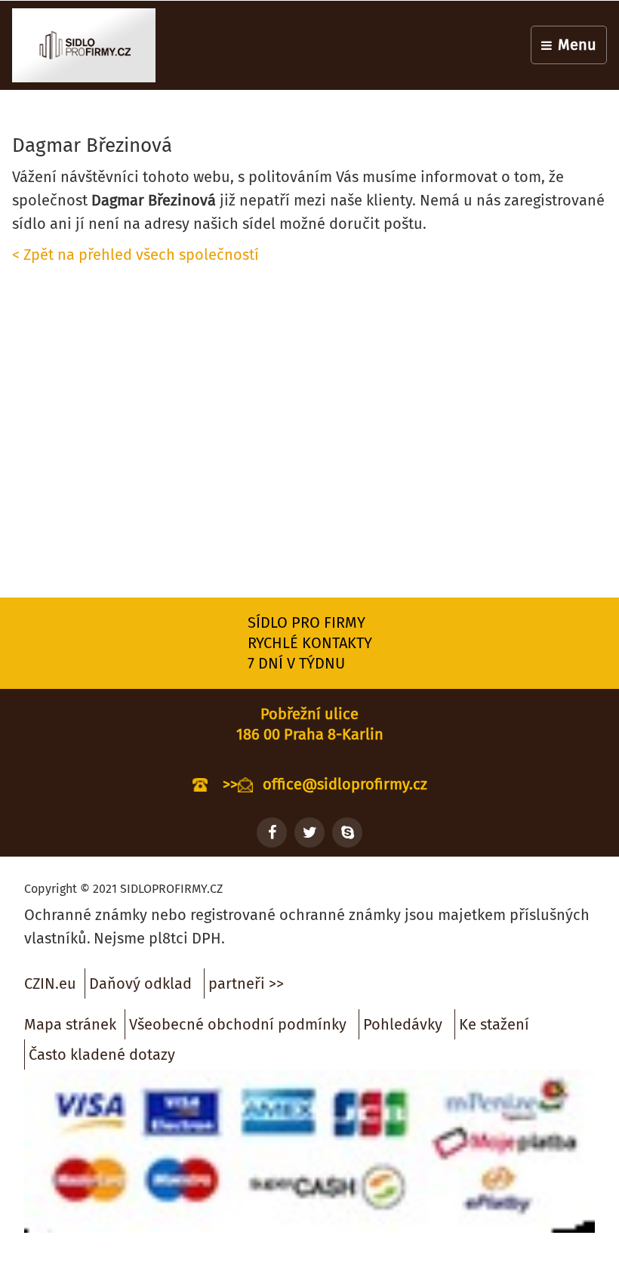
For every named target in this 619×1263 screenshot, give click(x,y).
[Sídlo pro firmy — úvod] (84, 45)
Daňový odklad (140, 983)
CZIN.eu (50, 983)
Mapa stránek (70, 1024)
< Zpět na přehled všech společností (135, 254)
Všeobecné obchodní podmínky (237, 1024)
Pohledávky (402, 1024)
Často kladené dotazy (102, 1054)
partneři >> (246, 983)
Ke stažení (494, 1024)
